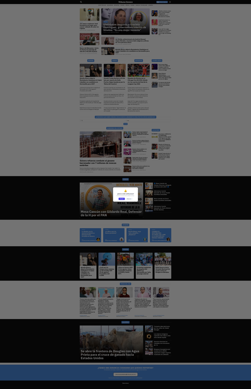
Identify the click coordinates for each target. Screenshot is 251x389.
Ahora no (129, 198)
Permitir (121, 198)
